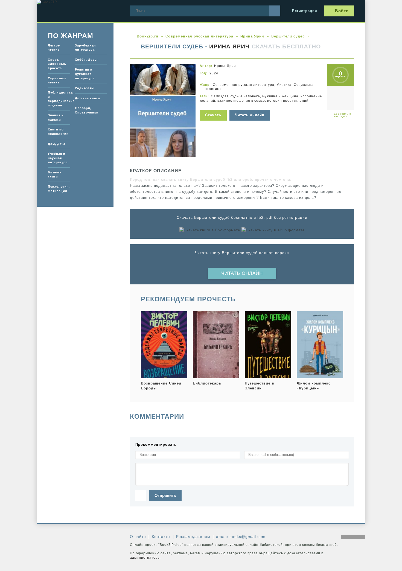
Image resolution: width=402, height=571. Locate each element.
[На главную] (78, 11)
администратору (144, 558)
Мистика (284, 85)
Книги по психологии (58, 131)
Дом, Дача (56, 143)
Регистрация (304, 11)
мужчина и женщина (280, 96)
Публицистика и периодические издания (59, 99)
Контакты (161, 536)
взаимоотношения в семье (241, 101)
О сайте (138, 536)
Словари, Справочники (86, 110)
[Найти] (274, 10)
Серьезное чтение (57, 80)
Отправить (165, 495)
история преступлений (287, 101)
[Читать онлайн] (250, 106)
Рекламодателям (193, 536)
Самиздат (219, 96)
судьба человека (245, 96)
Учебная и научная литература (58, 158)
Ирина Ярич (229, 46)
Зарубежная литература (85, 47)
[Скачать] (214, 106)
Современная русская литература (243, 85)
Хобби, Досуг (86, 59)
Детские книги (87, 98)
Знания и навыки (56, 117)
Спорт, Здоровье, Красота (57, 64)
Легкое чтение (54, 47)
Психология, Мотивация (59, 189)
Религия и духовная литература (85, 74)
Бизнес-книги (55, 174)
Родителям (84, 88)
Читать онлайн (242, 273)
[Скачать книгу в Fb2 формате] (209, 230)
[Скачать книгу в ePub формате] (273, 230)
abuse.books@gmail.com (240, 536)
